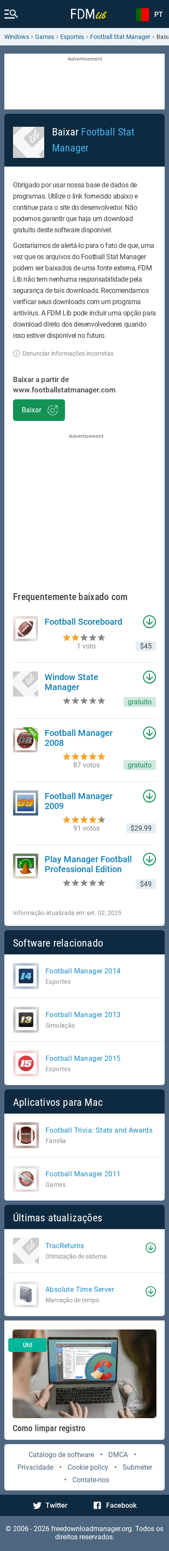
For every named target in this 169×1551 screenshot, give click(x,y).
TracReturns (65, 1246)
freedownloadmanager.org (91, 1529)
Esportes (72, 37)
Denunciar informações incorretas (68, 353)
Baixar (31, 410)
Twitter (57, 1505)
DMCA (118, 1455)
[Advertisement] (84, 82)
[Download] (151, 1248)
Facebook (121, 1505)
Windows (16, 37)
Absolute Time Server (80, 1289)
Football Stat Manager (120, 37)
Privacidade (35, 1467)
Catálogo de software (61, 1455)
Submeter (137, 1467)
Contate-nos (90, 1480)
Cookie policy (88, 1467)
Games (44, 37)
